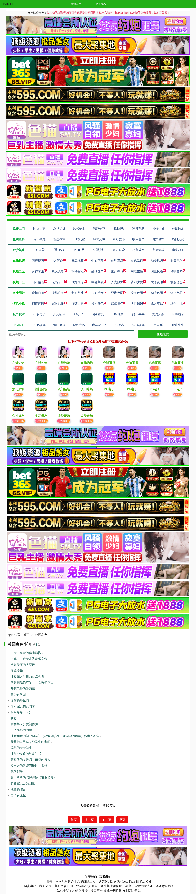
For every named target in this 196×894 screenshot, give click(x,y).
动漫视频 (157, 260)
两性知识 (137, 303)
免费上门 (18, 367)
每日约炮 (109, 367)
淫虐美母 (17, 670)
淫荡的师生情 (20, 700)
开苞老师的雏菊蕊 (23, 688)
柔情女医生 (18, 795)
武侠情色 (117, 303)
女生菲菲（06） (21, 712)
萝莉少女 (137, 282)
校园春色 (97, 303)
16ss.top (8, 4)
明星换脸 (157, 271)
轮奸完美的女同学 (23, 706)
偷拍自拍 (38, 292)
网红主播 (137, 271)
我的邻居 (17, 771)
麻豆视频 (77, 260)
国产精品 (38, 282)
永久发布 (100, 4)
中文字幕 (97, 260)
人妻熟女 (117, 282)
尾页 (122, 819)
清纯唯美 (58, 292)
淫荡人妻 (77, 303)
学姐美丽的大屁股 (23, 664)
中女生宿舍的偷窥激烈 (26, 653)
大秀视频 (157, 282)
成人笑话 (157, 303)
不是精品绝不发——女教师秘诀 (32, 682)
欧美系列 (176, 260)
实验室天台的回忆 (23, 783)
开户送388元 (18, 420)
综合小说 (176, 303)
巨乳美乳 (97, 282)
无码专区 (58, 282)
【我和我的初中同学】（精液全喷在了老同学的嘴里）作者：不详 (55, 736)
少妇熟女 (97, 292)
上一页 (89, 819)
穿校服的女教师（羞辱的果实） (32, 759)
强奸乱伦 (77, 282)
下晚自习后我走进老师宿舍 (29, 658)
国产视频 (38, 260)
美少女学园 (18, 694)
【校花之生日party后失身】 (29, 676)
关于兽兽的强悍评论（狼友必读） (33, 777)
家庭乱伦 (58, 303)
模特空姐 (77, 271)
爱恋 (14, 718)
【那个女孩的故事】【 (26, 753)
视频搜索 (163, 334)
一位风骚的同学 (21, 730)
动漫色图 (157, 292)
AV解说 (58, 260)
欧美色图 (137, 292)
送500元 (109, 394)
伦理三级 (117, 260)
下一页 (106, 819)
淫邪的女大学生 (21, 747)
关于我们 (91, 876)
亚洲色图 (117, 292)
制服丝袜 (77, 292)
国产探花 (117, 271)
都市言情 (38, 303)
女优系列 (137, 260)
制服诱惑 (176, 282)
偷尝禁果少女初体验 (24, 724)
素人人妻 (58, 271)
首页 (26, 635)
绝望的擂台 (18, 789)
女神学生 (38, 271)
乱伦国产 (97, 271)
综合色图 (176, 292)
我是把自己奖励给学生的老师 (30, 742)
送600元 (18, 394)
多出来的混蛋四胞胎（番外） (30, 765)
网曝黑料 (176, 271)
